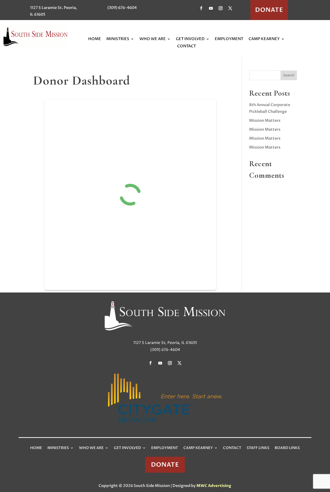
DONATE (269, 10)
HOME (94, 39)
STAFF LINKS (258, 447)
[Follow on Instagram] (220, 8)
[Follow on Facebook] (201, 8)
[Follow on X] (230, 8)
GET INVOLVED (190, 39)
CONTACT (186, 46)
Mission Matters (264, 120)
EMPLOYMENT (229, 39)
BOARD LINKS (287, 447)
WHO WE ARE (152, 39)
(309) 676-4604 (122, 7)
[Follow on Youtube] (211, 8)
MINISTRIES (117, 39)
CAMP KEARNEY (264, 39)
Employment (164, 447)
